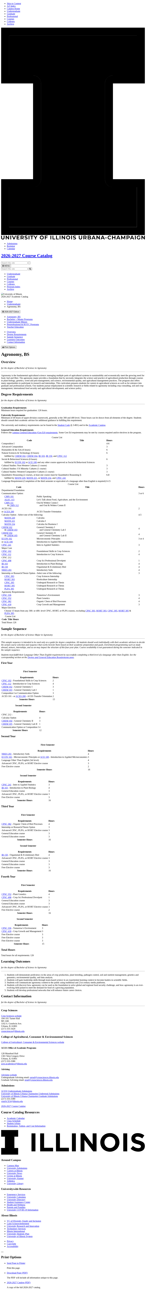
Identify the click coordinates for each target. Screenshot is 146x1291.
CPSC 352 (6, 598)
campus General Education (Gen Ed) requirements (35, 432)
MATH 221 (32, 478)
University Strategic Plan (18, 1234)
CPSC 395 (9, 582)
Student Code (64, 425)
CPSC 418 (6, 604)
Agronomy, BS (14, 317)
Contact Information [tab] (16, 342)
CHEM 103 (12, 530)
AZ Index (11, 6)
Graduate (11, 14)
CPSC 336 (6, 595)
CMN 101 (9, 496)
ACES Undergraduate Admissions (16, 1091)
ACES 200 (9, 511)
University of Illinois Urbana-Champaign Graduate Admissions (29, 1096)
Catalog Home (13, 8)
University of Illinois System (20, 1236)
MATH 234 (46, 478)
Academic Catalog (97, 425)
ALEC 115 (9, 499)
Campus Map (13, 1165)
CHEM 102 (20, 456)
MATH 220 (20, 478)
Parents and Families (16, 1207)
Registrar (11, 246)
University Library (15, 1183)
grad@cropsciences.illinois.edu (39, 1080)
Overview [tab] (11, 332)
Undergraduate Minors (17, 322)
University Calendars (16, 1197)
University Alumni (15, 1178)
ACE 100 (32, 462)
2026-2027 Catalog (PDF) (19, 1282)
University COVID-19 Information (22, 1210)
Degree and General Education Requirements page (51, 657)
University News (14, 1173)
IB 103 (41, 456)
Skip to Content (14, 3)
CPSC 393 (9, 576)
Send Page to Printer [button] (16, 1263)
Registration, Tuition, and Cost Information (26, 1126)
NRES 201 (7, 570)
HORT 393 (9, 579)
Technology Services (16, 1228)
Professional (12, 16)
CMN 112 (14, 505)
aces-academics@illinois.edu (14, 1064)
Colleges (11, 21)
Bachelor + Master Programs (20, 319)
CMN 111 (8, 503)
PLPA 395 (9, 589)
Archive (10, 24)
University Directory (16, 1199)
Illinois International (16, 1231)
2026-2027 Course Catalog (26, 255)
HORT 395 (9, 585)
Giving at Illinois (14, 1176)
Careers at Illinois (15, 1170)
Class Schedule (14, 1121)
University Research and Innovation (23, 1226)
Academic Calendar (16, 1118)
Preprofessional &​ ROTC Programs (23, 324)
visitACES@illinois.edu (12, 1101)
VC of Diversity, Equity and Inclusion (24, 1221)
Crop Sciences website (11, 1016)
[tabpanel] (73, 375)
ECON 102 (20, 462)
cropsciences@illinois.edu (13, 1031)
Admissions (12, 243)
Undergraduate (13, 11)
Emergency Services (16, 1194)
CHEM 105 (12, 535)
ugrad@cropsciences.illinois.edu (44, 1077)
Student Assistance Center (18, 1202)
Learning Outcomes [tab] (16, 339)
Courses (10, 19)
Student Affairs (13, 1123)
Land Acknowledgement (18, 1223)
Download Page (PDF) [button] (17, 1273)
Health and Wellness (16, 1205)
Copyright (11, 1244)
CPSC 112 (62, 456)
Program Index (13, 286)
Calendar (11, 248)
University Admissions (17, 1168)
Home (9, 301)
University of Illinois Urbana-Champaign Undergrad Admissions (30, 1093)
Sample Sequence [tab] (15, 337)
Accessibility (12, 1246)
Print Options (10, 347)
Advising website (9, 1075)
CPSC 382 (6, 601)
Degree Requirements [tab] (16, 334)
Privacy (10, 1241)
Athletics (11, 1181)
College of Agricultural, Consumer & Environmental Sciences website (32, 1042)
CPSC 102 (6, 551)
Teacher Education (15, 327)
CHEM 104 (32, 456)
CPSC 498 (6, 560)
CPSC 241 (61, 478)
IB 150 (49, 456)
